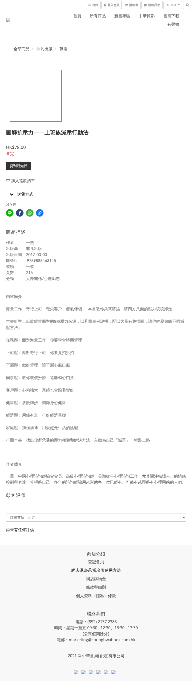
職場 (64, 49)
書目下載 (171, 16)
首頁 (77, 16)
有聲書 (173, 24)
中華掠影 (147, 16)
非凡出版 (44, 49)
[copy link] (40, 213)
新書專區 (122, 16)
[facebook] (20, 213)
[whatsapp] (30, 213)
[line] (10, 213)
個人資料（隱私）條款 (96, 595)
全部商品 (22, 49)
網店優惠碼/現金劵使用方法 (96, 570)
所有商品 (98, 16)
